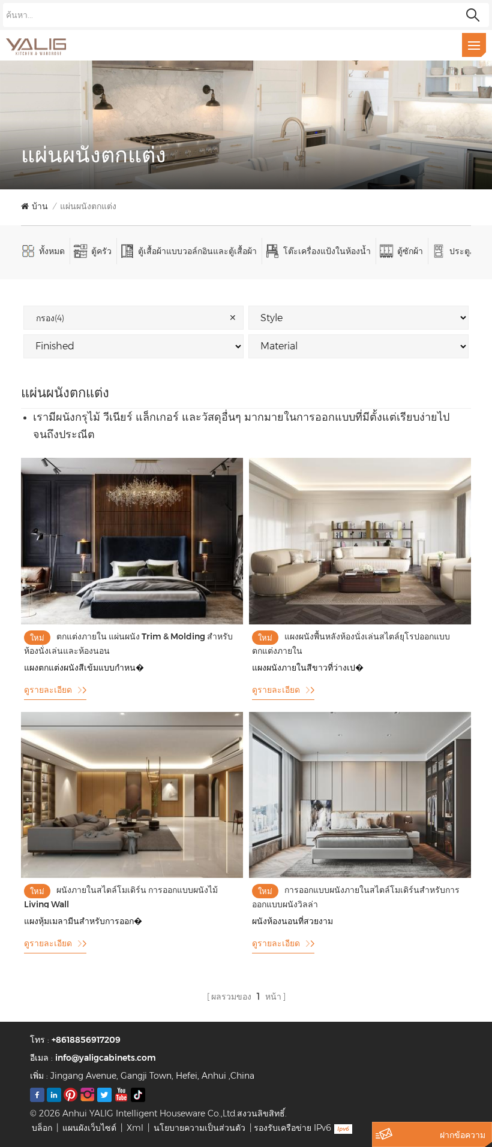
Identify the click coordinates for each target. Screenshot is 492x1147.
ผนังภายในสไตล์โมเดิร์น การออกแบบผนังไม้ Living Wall (121, 896)
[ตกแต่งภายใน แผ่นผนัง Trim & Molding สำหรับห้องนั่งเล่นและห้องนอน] (132, 621)
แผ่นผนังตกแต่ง (88, 206)
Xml (135, 1127)
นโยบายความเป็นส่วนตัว (199, 1127)
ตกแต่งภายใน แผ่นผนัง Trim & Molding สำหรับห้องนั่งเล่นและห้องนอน (128, 642)
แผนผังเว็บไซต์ (89, 1127)
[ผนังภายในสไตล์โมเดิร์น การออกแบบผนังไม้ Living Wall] (132, 875)
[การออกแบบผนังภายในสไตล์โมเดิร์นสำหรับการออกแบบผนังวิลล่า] (360, 875)
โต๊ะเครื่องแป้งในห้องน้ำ (327, 251)
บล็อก (42, 1127)
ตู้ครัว (101, 251)
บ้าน (40, 206)
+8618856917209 (86, 1039)
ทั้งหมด (52, 251)
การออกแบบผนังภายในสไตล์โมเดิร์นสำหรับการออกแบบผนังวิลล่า (356, 896)
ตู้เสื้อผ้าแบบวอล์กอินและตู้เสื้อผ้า (197, 251)
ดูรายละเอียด (48, 689)
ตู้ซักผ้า (410, 251)
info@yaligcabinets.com (105, 1057)
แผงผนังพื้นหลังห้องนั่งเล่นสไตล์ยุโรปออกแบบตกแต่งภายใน (351, 642)
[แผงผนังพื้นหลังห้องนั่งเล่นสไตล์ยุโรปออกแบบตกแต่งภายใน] (360, 621)
